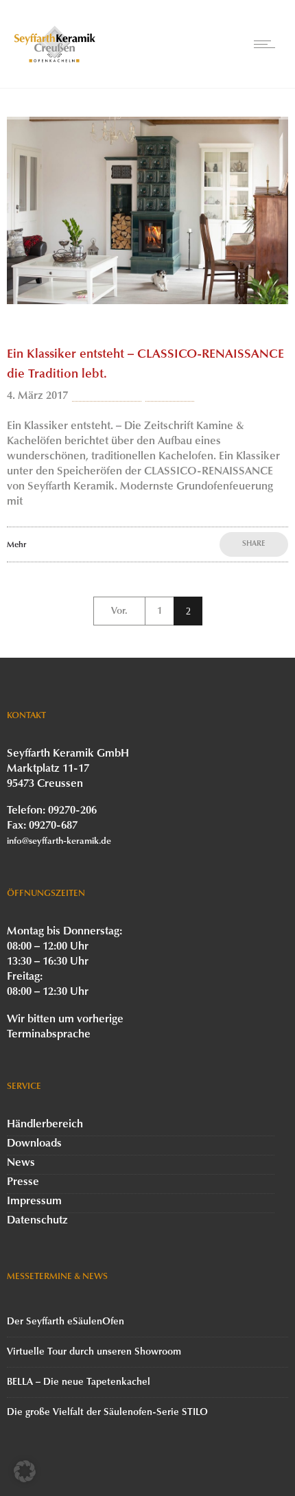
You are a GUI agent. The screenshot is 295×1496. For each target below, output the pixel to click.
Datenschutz (37, 1220)
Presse (23, 1182)
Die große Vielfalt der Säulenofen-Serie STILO (107, 1412)
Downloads (34, 1143)
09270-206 (72, 810)
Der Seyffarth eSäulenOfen (65, 1322)
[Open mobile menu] (267, 44)
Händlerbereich (45, 1124)
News (21, 1163)
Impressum (34, 1201)
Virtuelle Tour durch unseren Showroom (94, 1352)
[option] (147, 210)
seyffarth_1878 (106, 396)
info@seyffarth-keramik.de (59, 841)
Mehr (16, 545)
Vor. (119, 611)
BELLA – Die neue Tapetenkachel (78, 1382)
